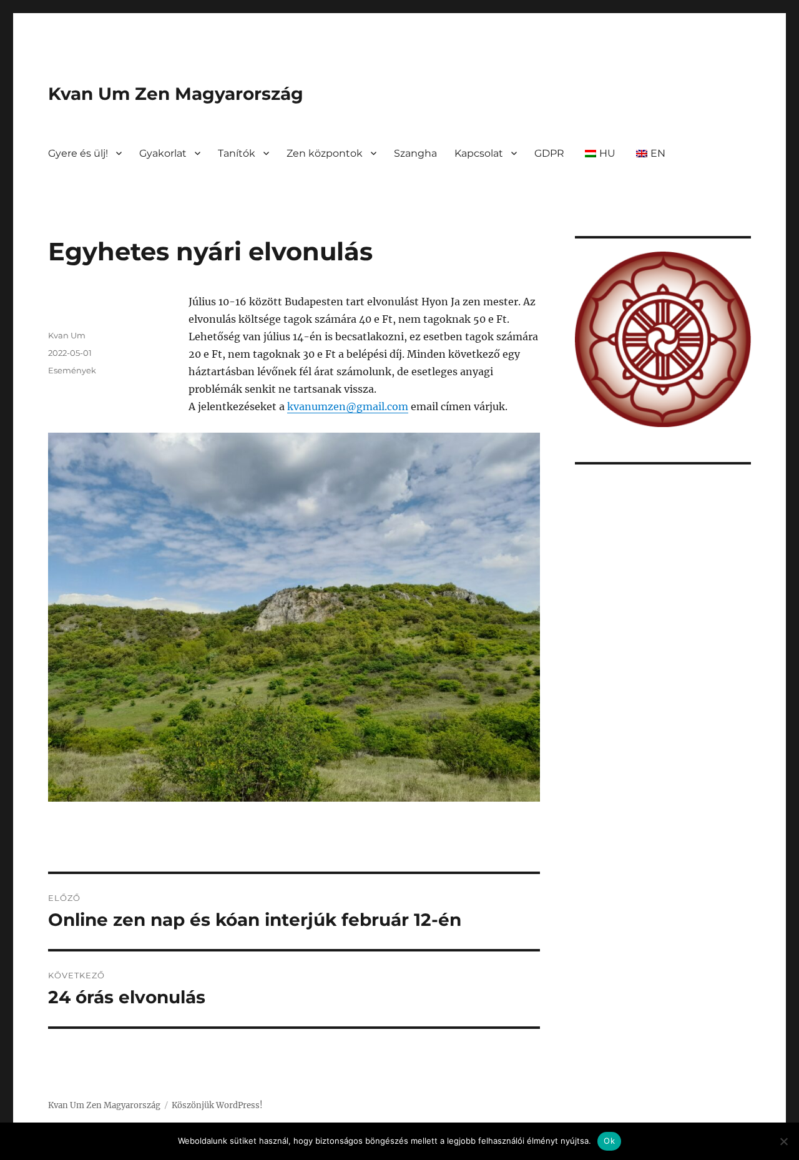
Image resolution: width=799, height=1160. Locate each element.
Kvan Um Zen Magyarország (175, 93)
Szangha (415, 153)
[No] (783, 1141)
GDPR (549, 153)
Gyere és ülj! (78, 153)
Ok (609, 1141)
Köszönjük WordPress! (217, 1105)
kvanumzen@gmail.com (347, 406)
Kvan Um (67, 335)
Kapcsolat (478, 153)
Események (72, 370)
